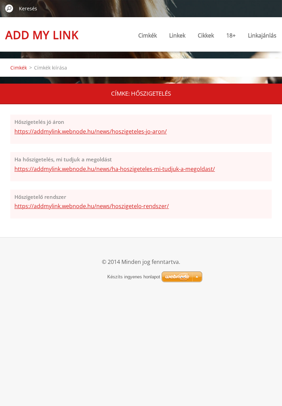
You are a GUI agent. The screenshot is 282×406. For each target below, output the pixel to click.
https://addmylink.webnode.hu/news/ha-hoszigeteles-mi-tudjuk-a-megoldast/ (114, 169)
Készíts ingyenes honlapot (133, 276)
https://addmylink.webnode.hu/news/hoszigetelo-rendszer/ (91, 206)
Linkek (177, 35)
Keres (9, 8)
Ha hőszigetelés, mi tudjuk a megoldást (63, 159)
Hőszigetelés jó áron (39, 121)
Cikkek (206, 35)
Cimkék (147, 35)
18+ (231, 35)
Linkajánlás (262, 35)
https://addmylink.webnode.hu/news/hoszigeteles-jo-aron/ (90, 131)
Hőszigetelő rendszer (40, 196)
